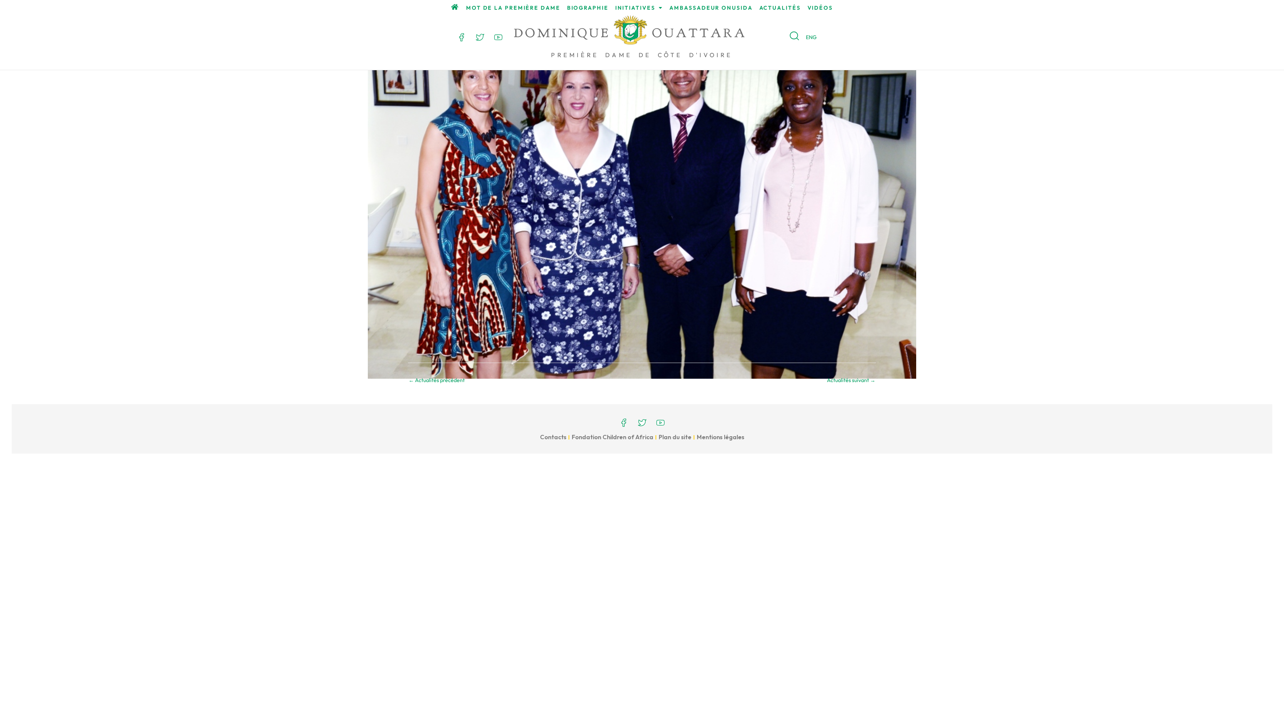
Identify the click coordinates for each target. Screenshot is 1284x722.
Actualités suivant (851, 380)
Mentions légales (720, 437)
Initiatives (635, 7)
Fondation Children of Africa (612, 437)
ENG (811, 37)
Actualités (780, 7)
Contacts (553, 437)
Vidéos (820, 7)
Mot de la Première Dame (513, 7)
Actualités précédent (437, 380)
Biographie (588, 7)
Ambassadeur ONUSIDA (710, 7)
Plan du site (675, 437)
